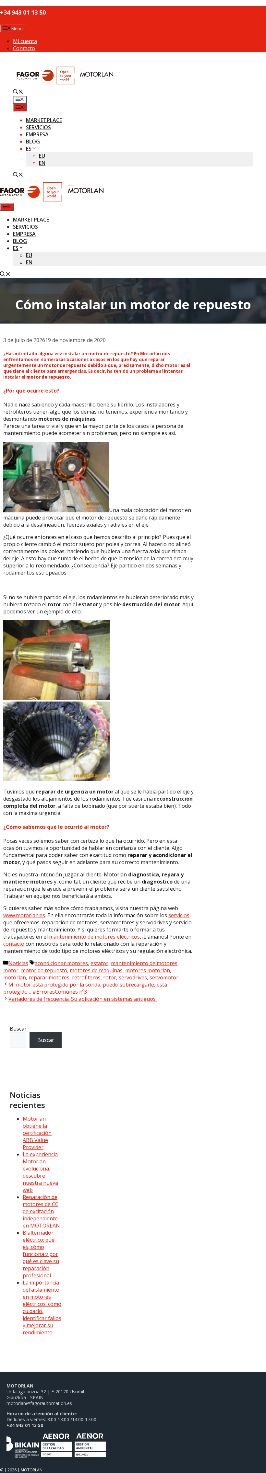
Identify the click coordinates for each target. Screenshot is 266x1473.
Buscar (18, 1028)
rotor (109, 977)
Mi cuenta (25, 41)
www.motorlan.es (24, 915)
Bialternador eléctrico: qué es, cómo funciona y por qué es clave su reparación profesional (41, 1254)
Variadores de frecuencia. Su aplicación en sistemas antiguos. (82, 998)
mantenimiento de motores (144, 963)
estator (99, 963)
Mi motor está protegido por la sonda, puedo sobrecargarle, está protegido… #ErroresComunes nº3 (85, 988)
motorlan (14, 977)
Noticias (18, 963)
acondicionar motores (61, 963)
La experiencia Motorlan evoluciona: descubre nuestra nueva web (40, 1172)
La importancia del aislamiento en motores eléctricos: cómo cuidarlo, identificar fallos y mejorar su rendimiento (42, 1307)
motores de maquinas (96, 970)
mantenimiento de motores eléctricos (94, 936)
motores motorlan (147, 970)
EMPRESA (37, 134)
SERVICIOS (38, 127)
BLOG (33, 141)
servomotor (164, 977)
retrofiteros (86, 977)
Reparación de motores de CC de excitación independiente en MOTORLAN (41, 1211)
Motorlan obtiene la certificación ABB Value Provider (37, 1133)
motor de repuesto (44, 970)
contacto (13, 943)
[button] (18, 92)
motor (10, 970)
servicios (178, 915)
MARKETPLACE (44, 120)
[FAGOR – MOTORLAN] (51, 199)
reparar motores (49, 977)
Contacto (24, 48)
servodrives (133, 977)
